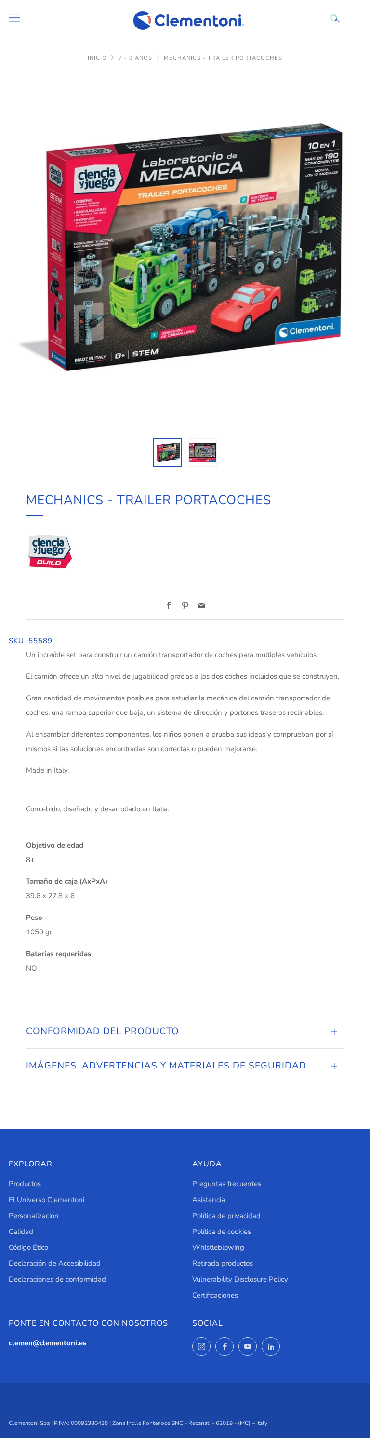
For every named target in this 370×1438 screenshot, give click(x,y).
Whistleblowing (218, 1247)
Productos (25, 1184)
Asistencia (208, 1200)
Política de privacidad (226, 1215)
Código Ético (28, 1247)
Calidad (21, 1231)
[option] (185, 249)
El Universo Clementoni (46, 1200)
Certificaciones (215, 1295)
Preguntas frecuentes (226, 1184)
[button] (167, 452)
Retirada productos (222, 1263)
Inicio (97, 58)
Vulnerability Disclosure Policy (240, 1279)
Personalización (34, 1215)
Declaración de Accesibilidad (55, 1263)
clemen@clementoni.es (47, 1343)
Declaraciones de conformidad (57, 1279)
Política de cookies (221, 1231)
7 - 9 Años (135, 58)
